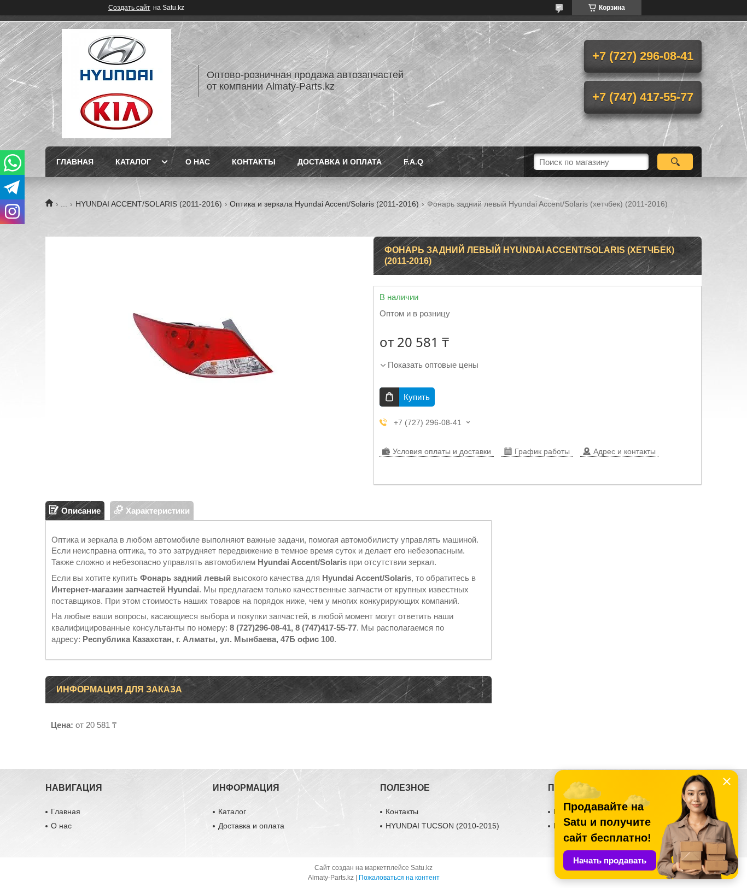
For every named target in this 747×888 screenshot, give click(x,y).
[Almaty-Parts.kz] (116, 80)
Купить (417, 397)
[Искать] (675, 162)
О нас (197, 161)
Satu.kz (422, 868)
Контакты (254, 161)
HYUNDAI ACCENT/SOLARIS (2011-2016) (148, 203)
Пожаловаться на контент (399, 877)
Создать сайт (129, 7)
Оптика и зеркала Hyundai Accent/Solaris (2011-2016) (324, 203)
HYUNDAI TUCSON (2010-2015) (442, 825)
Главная (75, 161)
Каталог (133, 161)
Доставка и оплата (339, 161)
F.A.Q (413, 161)
